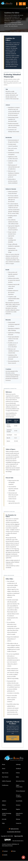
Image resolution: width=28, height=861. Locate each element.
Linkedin (5, 854)
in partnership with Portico (13, 831)
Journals (4, 819)
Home (3, 764)
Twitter (14, 851)
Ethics (17, 777)
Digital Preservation (19, 786)
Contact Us (18, 823)
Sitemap (18, 819)
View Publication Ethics (13, 737)
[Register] (16, 3)
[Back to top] (23, 857)
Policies (18, 772)
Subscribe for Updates (19, 814)
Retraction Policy (20, 781)
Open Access (5, 772)
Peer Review (5, 777)
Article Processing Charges (6, 814)
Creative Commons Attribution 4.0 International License (10, 844)
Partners (18, 805)
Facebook (5, 851)
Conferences (5, 785)
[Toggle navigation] (24, 3)
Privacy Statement (20, 791)
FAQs (3, 823)
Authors (4, 801)
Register (18, 809)
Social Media (19, 801)
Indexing (18, 764)
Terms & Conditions (18, 795)
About (3, 768)
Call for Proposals (6, 781)
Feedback (18, 768)
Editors (4, 805)
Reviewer (4, 809)
